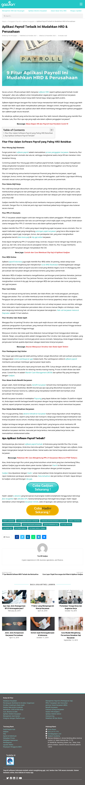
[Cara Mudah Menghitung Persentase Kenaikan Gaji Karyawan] (71, 624)
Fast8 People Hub (9, 729)
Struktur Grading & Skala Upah (14, 705)
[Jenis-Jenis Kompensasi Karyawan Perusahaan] (14, 624)
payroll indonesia (74, 521)
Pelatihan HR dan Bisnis (54, 718)
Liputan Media (8, 745)
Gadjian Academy (54, 736)
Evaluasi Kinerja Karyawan (55, 709)
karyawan (31, 502)
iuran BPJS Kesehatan (49, 265)
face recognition (8, 499)
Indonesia (15, 262)
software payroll (22, 152)
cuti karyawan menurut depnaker (27, 521)
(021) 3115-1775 (53, 732)
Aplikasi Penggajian (29, 21)
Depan (4, 21)
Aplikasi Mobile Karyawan (12, 714)
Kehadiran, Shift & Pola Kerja (13, 709)
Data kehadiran (44, 476)
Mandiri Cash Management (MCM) (38, 372)
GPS (23, 499)
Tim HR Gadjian (12, 36)
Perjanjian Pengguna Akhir (12, 747)
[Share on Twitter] (22, 537)
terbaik (34, 444)
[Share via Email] (44, 537)
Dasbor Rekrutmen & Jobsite (13, 707)
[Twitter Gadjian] (7, 778)
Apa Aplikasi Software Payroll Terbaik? (20, 136)
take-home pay (23, 237)
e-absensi (17, 496)
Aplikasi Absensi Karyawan (37, 11)
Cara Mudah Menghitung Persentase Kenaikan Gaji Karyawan (71, 635)
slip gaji (37, 237)
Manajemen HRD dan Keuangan (13, 11)
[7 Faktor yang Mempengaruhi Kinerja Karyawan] (42, 597)
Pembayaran (7, 742)
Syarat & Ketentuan (10, 736)
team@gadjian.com (54, 734)
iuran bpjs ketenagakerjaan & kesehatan (53, 521)
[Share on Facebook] (17, 537)
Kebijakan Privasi (9, 738)
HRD (44, 92)
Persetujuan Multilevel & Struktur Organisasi (18, 703)
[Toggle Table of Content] (50, 130)
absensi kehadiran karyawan (34, 414)
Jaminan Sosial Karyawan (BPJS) (56, 705)
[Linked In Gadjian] (14, 778)
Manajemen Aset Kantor (11, 716)
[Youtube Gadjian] (20, 778)
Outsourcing (50, 716)
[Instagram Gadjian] (17, 778)
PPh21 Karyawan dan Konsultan (57, 703)
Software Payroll (20, 528)
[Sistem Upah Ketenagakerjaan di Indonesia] (42, 624)
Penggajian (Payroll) (14, 21)
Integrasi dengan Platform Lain (14, 718)
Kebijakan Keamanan (10, 740)
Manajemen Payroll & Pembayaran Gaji (59, 701)
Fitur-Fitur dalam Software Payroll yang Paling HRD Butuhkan (29, 133)
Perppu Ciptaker (76, 11)
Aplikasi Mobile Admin (53, 714)
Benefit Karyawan (52, 707)
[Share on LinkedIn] (28, 537)
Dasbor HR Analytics (53, 712)
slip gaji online (66, 524)
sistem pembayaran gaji (23, 359)
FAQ (4, 734)
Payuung (37, 398)
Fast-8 (55, 465)
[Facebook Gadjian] (11, 778)
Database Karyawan (10, 701)
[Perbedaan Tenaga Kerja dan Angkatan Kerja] (71, 597)
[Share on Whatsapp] (33, 537)
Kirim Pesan (52, 729)
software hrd (7, 528)
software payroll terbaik (37, 528)
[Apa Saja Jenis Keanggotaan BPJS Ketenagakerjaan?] (14, 597)
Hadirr (29, 473)
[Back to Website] (8, 6)
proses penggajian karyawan (57, 152)
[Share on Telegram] (38, 537)
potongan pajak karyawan (45, 231)
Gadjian (11, 375)
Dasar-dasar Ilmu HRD (58, 11)
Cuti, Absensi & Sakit (10, 712)
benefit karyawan (39, 385)
